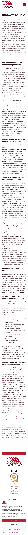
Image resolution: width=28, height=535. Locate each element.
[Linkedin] (15, 470)
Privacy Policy (14, 486)
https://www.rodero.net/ (8, 423)
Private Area (14, 493)
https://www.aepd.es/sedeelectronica (12, 417)
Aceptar (14, 520)
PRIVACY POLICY (15, 532)
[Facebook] (12, 470)
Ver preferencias (14, 529)
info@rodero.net (6, 382)
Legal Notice (22, 532)
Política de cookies (7, 532)
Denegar (14, 525)
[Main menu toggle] (24, 4)
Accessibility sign (14, 491)
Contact (14, 496)
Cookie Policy (14, 489)
